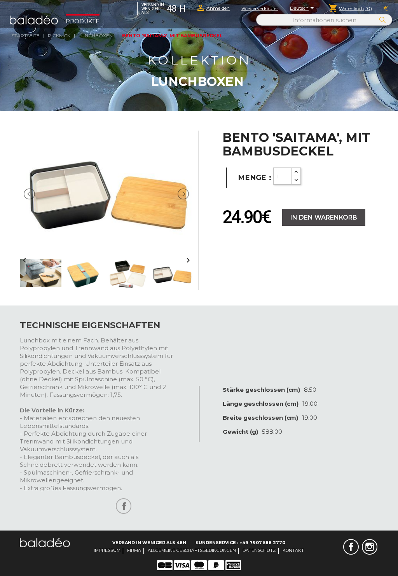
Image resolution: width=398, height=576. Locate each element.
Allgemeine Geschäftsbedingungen (192, 550)
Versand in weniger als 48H (149, 542)
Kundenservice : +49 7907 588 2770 (240, 542)
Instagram (370, 547)
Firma (134, 550)
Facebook (351, 547)
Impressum (107, 550)
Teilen (124, 506)
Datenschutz (259, 550)
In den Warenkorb (323, 217)
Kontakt (293, 550)
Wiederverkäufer (259, 8)
